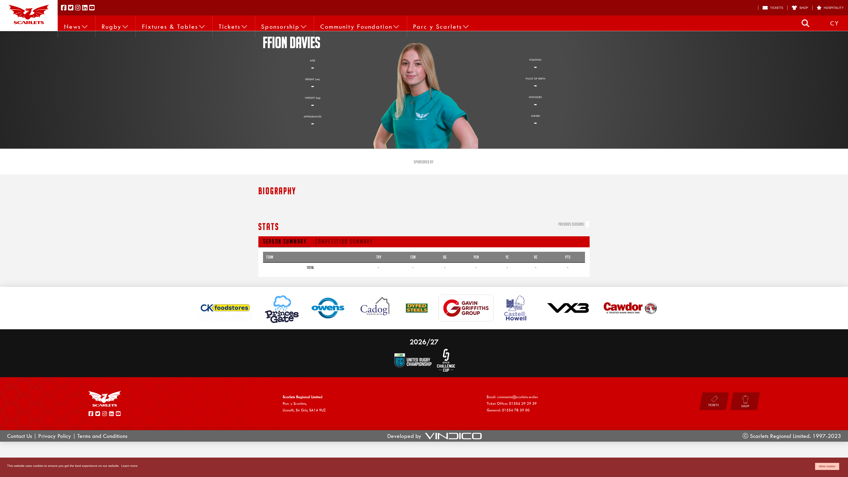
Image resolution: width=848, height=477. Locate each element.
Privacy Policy (54, 435)
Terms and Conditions (102, 435)
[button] (805, 23)
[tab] (284, 241)
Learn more (129, 466)
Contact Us (19, 435)
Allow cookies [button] (827, 466)
